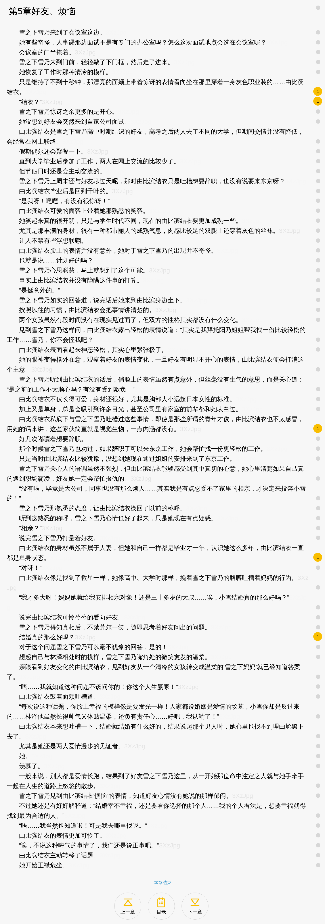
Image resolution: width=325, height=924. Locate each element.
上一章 (127, 912)
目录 (161, 912)
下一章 (195, 912)
